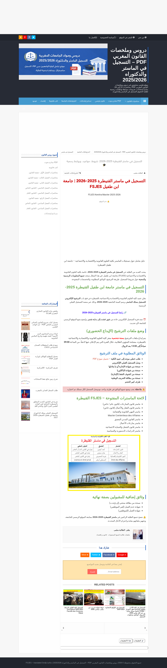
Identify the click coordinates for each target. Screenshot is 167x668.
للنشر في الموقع (126, 37)
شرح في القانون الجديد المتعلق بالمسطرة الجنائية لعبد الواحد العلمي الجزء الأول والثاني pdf (45, 404)
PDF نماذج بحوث (114, 101)
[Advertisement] (93, 17)
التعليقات (137, 641)
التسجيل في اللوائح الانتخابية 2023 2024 (114, 608)
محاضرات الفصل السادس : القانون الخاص (41, 203)
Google (121, 555)
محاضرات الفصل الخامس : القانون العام (42, 193)
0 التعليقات (124, 641)
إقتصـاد (42, 101)
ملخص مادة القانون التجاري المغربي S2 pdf (47, 312)
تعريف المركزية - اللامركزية (47, 368)
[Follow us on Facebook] (29, 37)
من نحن (141, 37)
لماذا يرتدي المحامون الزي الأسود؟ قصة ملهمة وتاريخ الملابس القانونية (44, 336)
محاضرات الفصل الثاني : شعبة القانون (43, 183)
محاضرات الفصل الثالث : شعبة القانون (43, 178)
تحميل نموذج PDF (101, 359)
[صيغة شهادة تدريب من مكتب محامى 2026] (94, 597)
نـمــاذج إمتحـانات (85, 101)
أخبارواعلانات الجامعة (68, 101)
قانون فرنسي (100, 101)
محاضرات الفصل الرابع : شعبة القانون (43, 198)
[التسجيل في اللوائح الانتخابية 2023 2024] (114, 597)
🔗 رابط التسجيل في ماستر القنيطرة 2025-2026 (104, 312)
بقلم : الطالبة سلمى (122, 530)
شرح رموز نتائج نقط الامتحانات (46, 379)
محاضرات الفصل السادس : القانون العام (42, 208)
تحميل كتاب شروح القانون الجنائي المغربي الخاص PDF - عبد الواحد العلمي (44, 324)
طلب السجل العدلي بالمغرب (47, 390)
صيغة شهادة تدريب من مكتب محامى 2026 (96, 608)
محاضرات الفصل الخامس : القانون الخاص (41, 188)
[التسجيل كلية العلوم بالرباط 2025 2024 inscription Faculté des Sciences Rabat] (73, 597)
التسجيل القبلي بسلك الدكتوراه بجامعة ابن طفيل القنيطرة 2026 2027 (45, 415)
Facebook (108, 555)
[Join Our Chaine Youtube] (21, 37)
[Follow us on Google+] (25, 37)
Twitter (95, 555)
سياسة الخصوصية (107, 37)
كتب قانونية (53, 101)
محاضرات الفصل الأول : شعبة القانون (43, 173)
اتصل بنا (92, 37)
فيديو (35, 101)
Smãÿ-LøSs (47, 663)
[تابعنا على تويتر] (33, 37)
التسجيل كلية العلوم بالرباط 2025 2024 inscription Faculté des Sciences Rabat (73, 610)
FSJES (29, 663)
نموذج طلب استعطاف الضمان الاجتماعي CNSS (46, 346)
